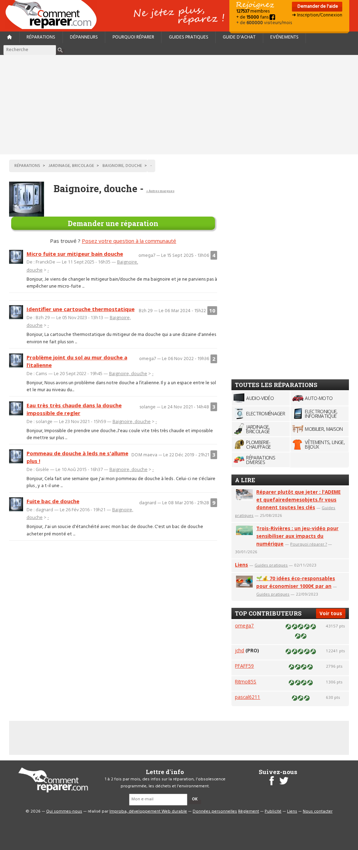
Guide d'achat (239, 37)
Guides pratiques (188, 37)
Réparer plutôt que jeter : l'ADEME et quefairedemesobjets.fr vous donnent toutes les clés (298, 500)
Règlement (248, 811)
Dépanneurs (84, 37)
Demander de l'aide (317, 6)
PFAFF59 (244, 665)
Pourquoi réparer (133, 37)
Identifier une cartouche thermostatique (81, 308)
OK (195, 799)
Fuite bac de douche (53, 501)
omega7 (244, 625)
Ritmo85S (245, 681)
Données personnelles (215, 811)
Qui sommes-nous (64, 811)
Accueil (53, 14)
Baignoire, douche (128, 373)
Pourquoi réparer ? (308, 544)
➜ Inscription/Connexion (317, 15)
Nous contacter (317, 811)
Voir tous (331, 613)
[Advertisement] (179, 105)
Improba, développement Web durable (148, 811)
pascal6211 (247, 697)
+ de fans (253, 17)
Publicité (273, 811)
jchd (239, 650)
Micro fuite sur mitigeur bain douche (75, 253)
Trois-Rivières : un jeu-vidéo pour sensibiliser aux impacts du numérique (297, 536)
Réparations (41, 37)
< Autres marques (160, 191)
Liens (241, 564)
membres (253, 11)
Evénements (284, 37)
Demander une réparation (113, 223)
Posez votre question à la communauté (129, 240)
